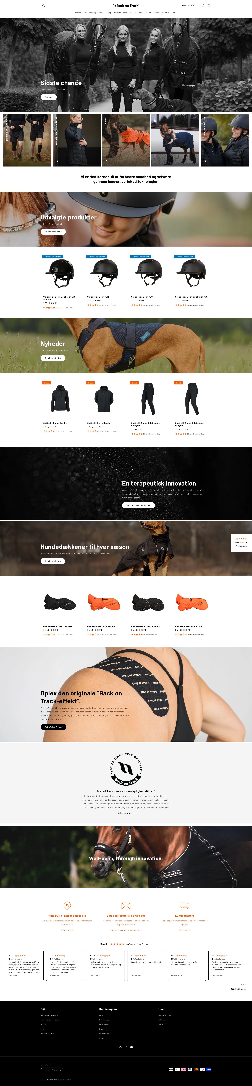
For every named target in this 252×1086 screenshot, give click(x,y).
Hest (43, 1029)
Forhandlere (104, 1034)
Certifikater (163, 1024)
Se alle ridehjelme (53, 231)
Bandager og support (50, 1015)
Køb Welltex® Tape (53, 727)
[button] (43, 5)
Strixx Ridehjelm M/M (98, 296)
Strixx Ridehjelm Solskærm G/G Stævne (59, 297)
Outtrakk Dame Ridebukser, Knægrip (145, 424)
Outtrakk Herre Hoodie (99, 423)
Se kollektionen (124, 813)
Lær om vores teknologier (138, 505)
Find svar (183, 930)
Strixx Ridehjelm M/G (142, 296)
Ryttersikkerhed (47, 1034)
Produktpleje (105, 1029)
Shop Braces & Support (56, 97)
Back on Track (52, 1079)
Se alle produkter (53, 358)
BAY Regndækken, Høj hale (188, 626)
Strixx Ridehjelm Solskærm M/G (191, 296)
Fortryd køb (104, 1024)
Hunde (43, 1024)
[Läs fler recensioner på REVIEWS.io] (238, 990)
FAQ (101, 1015)
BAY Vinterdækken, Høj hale (145, 626)
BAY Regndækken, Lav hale (101, 626)
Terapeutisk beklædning (51, 1020)
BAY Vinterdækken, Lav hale (57, 626)
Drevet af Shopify (64, 1079)
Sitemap (103, 1038)
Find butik (66, 930)
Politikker (162, 1020)
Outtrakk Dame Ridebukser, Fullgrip (189, 424)
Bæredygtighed (164, 1015)
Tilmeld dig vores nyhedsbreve (125, 930)
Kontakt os (104, 1020)
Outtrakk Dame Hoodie (55, 423)
